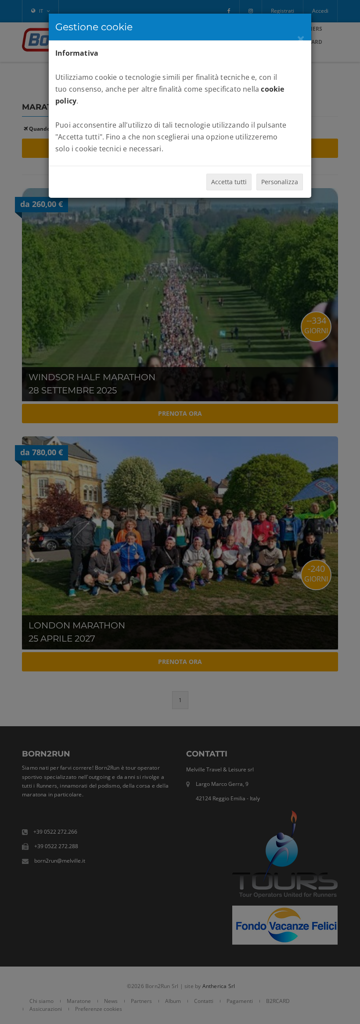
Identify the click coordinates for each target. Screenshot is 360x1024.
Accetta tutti (229, 182)
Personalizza (279, 182)
